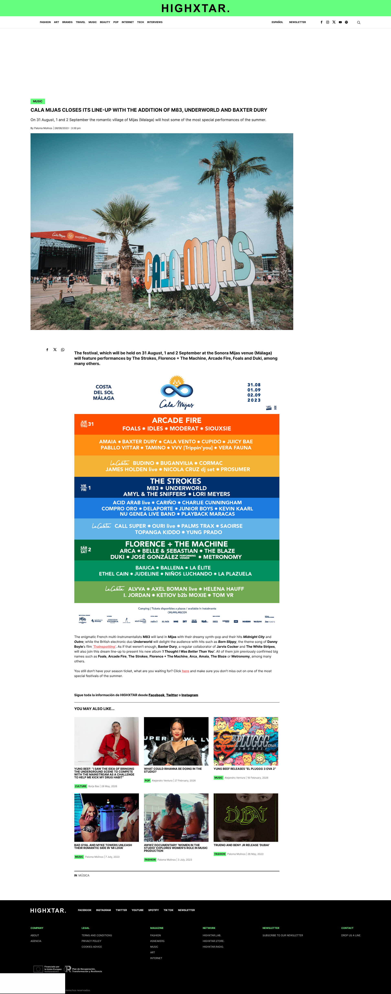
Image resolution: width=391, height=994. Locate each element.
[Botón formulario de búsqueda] (358, 22)
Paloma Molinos (43, 128)
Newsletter (297, 22)
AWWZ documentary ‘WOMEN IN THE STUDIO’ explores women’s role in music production (176, 848)
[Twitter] (334, 22)
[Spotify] (346, 22)
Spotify (153, 910)
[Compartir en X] (55, 349)
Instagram (189, 695)
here (185, 671)
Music (38, 101)
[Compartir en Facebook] (47, 349)
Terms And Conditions (97, 935)
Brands (67, 22)
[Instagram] (327, 22)
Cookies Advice (92, 946)
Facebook (157, 695)
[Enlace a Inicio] (48, 911)
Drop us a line (350, 935)
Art (152, 952)
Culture (81, 786)
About (35, 935)
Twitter (172, 695)
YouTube (138, 910)
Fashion (150, 859)
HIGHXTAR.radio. (213, 946)
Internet (156, 958)
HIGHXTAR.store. (213, 941)
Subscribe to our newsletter (283, 935)
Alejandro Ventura (162, 780)
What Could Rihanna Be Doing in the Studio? (173, 770)
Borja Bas (93, 786)
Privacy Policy (91, 941)
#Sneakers (157, 941)
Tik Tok (168, 910)
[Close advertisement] (61, 977)
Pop (147, 780)
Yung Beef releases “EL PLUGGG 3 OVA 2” (245, 769)
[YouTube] (340, 22)
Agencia (36, 941)
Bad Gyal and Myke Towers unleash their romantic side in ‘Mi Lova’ (103, 846)
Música (83, 875)
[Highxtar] (195, 8)
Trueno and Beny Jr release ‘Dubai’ (241, 845)
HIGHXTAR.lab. (212, 935)
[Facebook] (321, 22)
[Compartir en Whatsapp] (63, 349)
